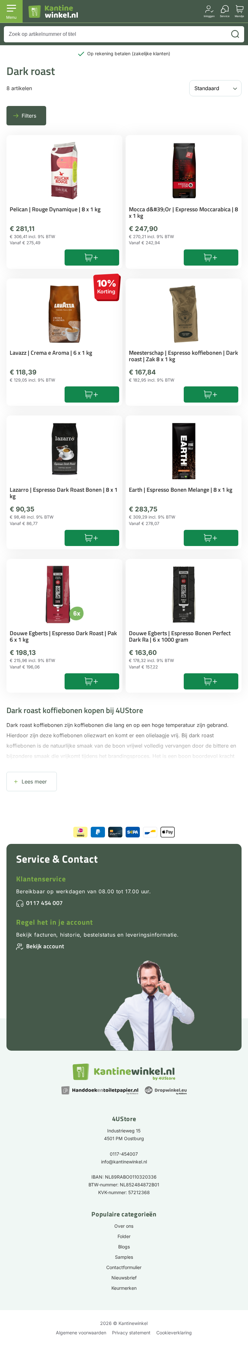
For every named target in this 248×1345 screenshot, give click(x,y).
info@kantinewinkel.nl (124, 1161)
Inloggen (209, 16)
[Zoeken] (235, 34)
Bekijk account (45, 946)
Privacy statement (131, 1332)
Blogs (124, 1246)
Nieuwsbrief (124, 1277)
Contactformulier (123, 1267)
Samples (124, 1257)
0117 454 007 (44, 902)
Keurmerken (124, 1288)
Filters (29, 115)
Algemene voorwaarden (81, 1332)
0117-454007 (124, 1154)
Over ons (123, 1226)
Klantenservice (41, 878)
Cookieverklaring (174, 1332)
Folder (124, 1236)
